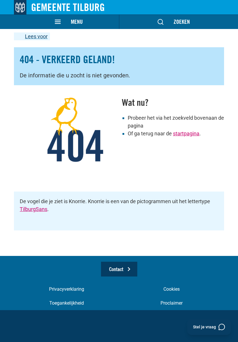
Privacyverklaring (66, 289)
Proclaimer (172, 303)
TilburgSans (33, 209)
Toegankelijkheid (66, 303)
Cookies (171, 289)
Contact (116, 269)
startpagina (186, 133)
